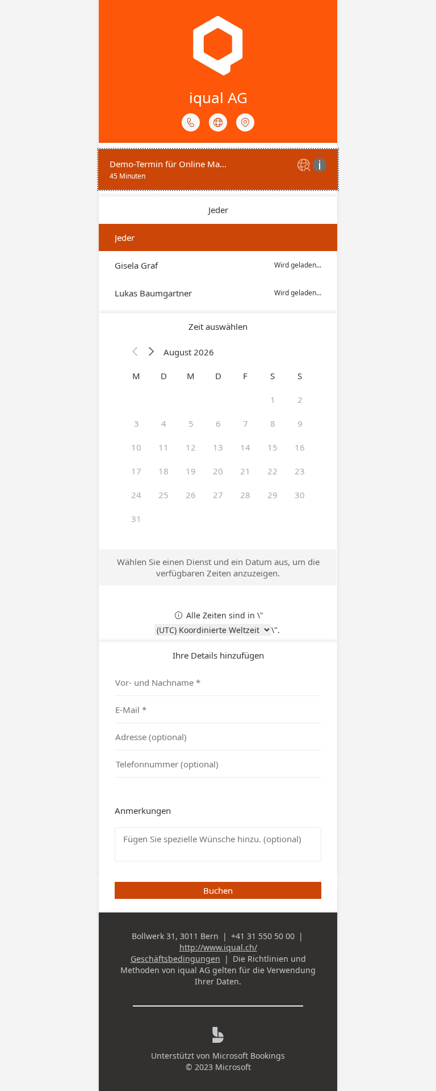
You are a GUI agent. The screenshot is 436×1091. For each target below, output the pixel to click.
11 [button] (163, 447)
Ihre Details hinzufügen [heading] (218, 655)
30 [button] (300, 494)
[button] (135, 352)
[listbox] (218, 265)
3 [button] (136, 423)
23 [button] (300, 471)
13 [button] (218, 447)
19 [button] (191, 471)
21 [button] (245, 471)
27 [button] (218, 494)
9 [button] (300, 423)
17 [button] (136, 471)
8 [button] (272, 423)
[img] (305, 165)
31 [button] (136, 518)
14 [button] (245, 447)
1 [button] (272, 399)
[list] (218, 169)
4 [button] (163, 423)
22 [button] (272, 471)
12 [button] (191, 447)
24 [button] (136, 494)
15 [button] (272, 447)
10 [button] (136, 447)
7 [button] (245, 423)
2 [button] (300, 399)
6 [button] (218, 423)
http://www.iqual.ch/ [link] (218, 947)
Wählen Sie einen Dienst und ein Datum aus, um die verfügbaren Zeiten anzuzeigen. (218, 567)
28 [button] (245, 494)
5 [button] (191, 423)
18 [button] (163, 471)
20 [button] (218, 471)
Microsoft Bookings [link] (248, 1055)
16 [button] (300, 447)
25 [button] (163, 494)
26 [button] (191, 494)
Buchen (218, 890)
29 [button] (272, 494)
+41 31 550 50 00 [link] (263, 936)
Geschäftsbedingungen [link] (175, 958)
